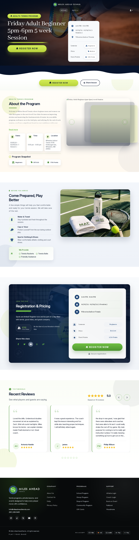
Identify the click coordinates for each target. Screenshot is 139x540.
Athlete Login (111, 493)
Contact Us (51, 497)
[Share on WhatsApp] (37, 344)
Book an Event (111, 501)
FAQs (49, 501)
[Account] (131, 10)
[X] (23, 518)
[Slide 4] (71, 458)
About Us (50, 493)
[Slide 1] (97, 142)
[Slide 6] (76, 458)
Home (64, 10)
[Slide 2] (99, 142)
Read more (13, 130)
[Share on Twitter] (24, 344)
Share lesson (91, 83)
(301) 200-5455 (14, 512)
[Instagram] (11, 518)
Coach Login (111, 497)
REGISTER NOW (28, 48)
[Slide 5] (73, 458)
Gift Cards (80, 509)
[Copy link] (43, 344)
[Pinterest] (35, 518)
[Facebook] (17, 518)
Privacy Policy (52, 505)
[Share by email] (30, 344)
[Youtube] (29, 518)
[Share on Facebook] (18, 344)
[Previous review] (119, 397)
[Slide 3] (68, 458)
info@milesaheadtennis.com (19, 509)
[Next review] (127, 397)
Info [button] (74, 10)
